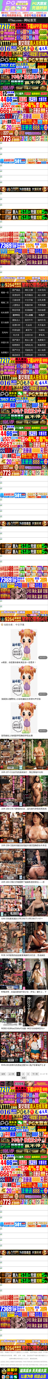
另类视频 (42, 305)
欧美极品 (29, 295)
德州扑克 (42, 320)
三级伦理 (16, 300)
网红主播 (29, 290)
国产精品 (16, 290)
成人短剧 (42, 350)
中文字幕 (29, 300)
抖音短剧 (16, 330)
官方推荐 (5, 322)
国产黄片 (16, 340)
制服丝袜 (29, 305)
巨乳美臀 (42, 300)
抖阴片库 (5, 342)
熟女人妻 (29, 340)
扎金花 (29, 325)
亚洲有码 (16, 295)
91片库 (16, 335)
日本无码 (42, 290)
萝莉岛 (42, 335)
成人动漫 (42, 295)
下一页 (35, 1074)
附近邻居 (16, 310)
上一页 (11, 1074)
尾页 (23, 1078)
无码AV (5, 332)
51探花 (42, 330)
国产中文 (16, 350)
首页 (3, 1074)
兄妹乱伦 (29, 350)
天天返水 (42, 325)
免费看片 (5, 352)
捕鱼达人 (16, 320)
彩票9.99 (16, 325)
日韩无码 (42, 355)
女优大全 (29, 335)
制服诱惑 (42, 345)
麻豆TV (29, 330)
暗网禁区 (16, 345)
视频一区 (5, 292)
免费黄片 (42, 340)
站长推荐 (5, 312)
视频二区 (5, 302)
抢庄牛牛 (29, 320)
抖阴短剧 (29, 355)
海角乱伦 (29, 345)
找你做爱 (42, 310)
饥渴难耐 (29, 310)
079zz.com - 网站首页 (22, 20)
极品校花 (16, 355)
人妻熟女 (16, 305)
